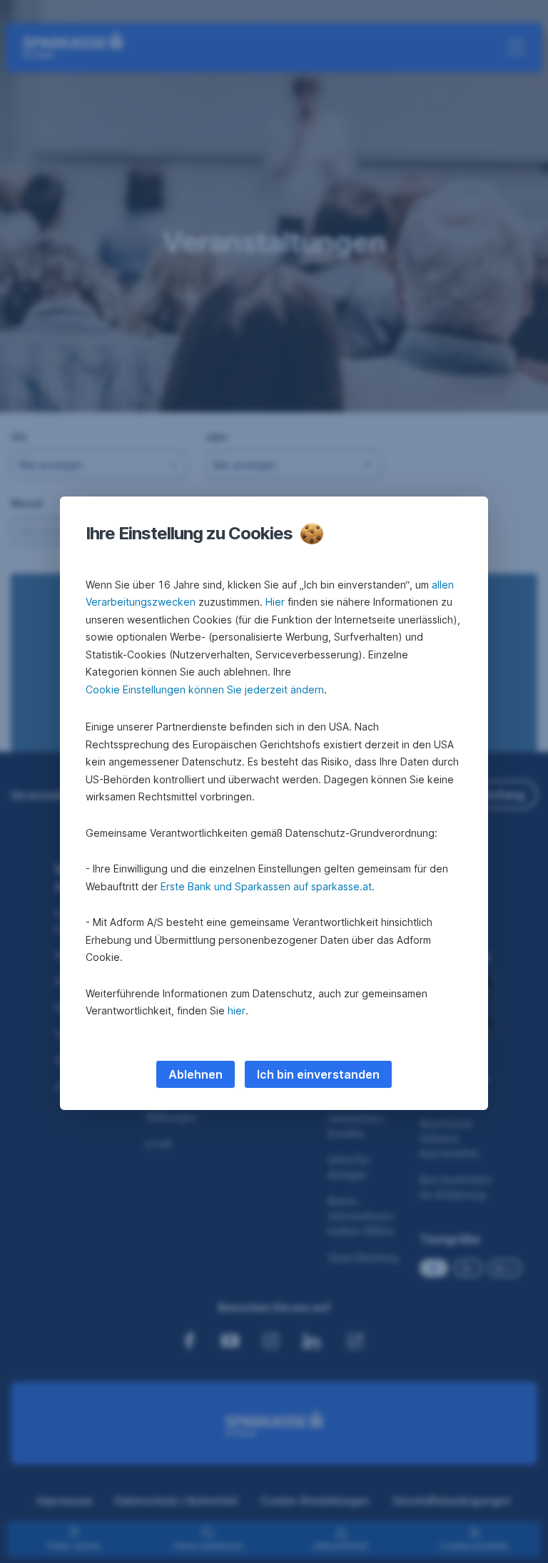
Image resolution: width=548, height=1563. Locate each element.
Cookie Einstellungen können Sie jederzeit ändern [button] (205, 689)
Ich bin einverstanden (318, 1074)
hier (236, 1010)
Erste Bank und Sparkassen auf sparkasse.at (266, 886)
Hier (275, 602)
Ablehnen (195, 1074)
